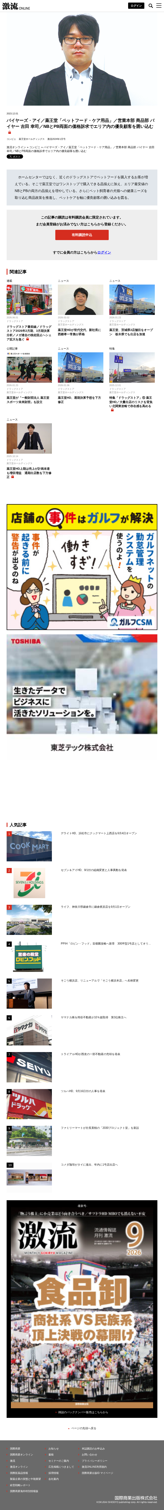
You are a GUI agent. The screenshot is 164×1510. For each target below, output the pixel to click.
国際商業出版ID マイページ (97, 1473)
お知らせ (53, 1448)
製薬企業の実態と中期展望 (25, 1479)
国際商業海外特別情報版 (24, 1491)
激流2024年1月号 (56, 139)
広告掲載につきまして (61, 1467)
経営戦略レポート (20, 1485)
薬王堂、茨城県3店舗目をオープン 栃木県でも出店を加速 (131, 332)
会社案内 (53, 1479)
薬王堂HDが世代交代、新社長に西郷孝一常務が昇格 (79, 332)
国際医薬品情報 (19, 1473)
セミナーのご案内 (58, 1461)
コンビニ (11, 139)
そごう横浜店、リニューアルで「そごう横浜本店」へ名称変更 (100, 980)
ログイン (136, 5)
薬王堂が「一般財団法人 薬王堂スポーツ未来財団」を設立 (28, 400)
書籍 (51, 1454)
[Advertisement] (82, 791)
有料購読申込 (82, 235)
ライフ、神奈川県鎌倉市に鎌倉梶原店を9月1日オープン (95, 906)
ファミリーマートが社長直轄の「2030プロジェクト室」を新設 (100, 1127)
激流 (12, 1461)
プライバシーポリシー (94, 1461)
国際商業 (15, 1448)
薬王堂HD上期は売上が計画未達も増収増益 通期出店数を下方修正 (29, 473)
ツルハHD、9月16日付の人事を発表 (83, 1091)
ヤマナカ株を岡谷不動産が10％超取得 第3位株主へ (93, 1017)
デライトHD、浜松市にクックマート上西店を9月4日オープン (99, 833)
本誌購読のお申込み (93, 1448)
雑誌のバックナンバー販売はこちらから (83, 1412)
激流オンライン (16, 147)
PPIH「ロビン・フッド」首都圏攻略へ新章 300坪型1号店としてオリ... (106, 943)
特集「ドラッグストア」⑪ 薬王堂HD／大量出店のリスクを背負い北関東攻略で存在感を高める (130, 402)
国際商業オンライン (21, 1454)
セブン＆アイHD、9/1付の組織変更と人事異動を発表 (94, 870)
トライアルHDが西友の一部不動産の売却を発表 (90, 1054)
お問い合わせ (89, 1454)
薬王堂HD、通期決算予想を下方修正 (79, 400)
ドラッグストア (15, 321)
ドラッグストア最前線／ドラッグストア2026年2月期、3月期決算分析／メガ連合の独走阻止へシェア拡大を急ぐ (29, 333)
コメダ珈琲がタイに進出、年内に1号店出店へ (89, 1164)
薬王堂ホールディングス (32, 139)
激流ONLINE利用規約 (94, 1467)
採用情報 (53, 1473)
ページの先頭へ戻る (83, 1428)
